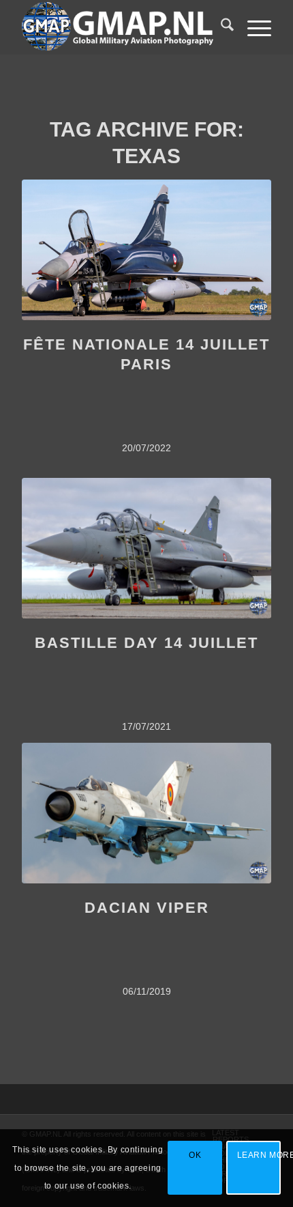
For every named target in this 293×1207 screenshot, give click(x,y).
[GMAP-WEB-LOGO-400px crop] (121, 27)
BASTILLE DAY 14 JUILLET (146, 642)
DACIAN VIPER (146, 907)
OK (195, 1155)
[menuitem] (220, 27)
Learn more (259, 1155)
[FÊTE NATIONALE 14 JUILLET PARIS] (146, 250)
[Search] (220, 27)
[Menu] (252, 27)
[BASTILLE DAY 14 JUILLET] (146, 548)
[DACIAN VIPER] (146, 813)
